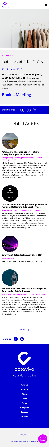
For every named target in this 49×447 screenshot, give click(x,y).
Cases (24, 398)
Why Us (24, 385)
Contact (24, 417)
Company (24, 407)
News (24, 403)
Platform (24, 389)
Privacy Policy (24, 435)
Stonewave (34, 441)
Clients (24, 394)
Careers (24, 412)
